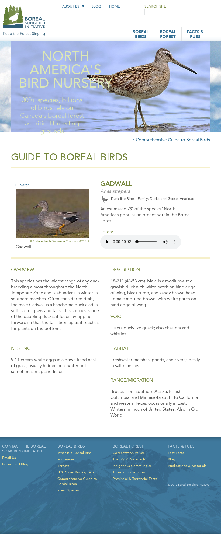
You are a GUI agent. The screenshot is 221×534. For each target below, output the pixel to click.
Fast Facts (176, 453)
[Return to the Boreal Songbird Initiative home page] (24, 15)
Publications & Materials (187, 466)
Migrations (66, 459)
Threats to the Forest (130, 472)
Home (114, 6)
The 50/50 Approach (129, 459)
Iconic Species (68, 490)
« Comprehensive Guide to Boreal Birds (171, 139)
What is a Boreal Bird (74, 453)
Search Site (155, 6)
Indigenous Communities (132, 466)
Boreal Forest (168, 34)
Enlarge (24, 185)
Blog (96, 6)
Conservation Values (129, 453)
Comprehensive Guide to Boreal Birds (77, 481)
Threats (63, 466)
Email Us (9, 458)
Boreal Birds (141, 34)
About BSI (71, 6)
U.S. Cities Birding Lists (76, 472)
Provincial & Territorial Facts (135, 479)
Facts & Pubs (195, 34)
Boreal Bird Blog (15, 464)
